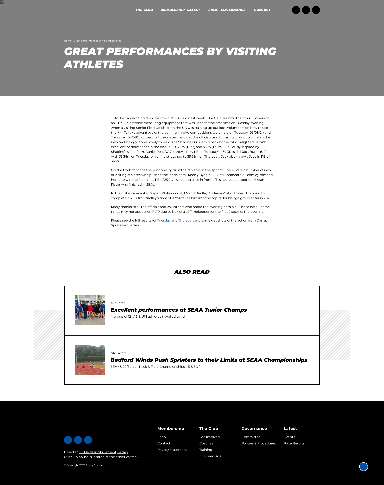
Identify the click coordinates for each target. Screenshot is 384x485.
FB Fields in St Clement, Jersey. (103, 452)
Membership (170, 428)
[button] (363, 466)
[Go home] (89, 10)
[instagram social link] (316, 10)
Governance (254, 428)
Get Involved (209, 437)
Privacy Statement (172, 450)
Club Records (210, 456)
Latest (290, 428)
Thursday (185, 220)
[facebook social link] (306, 10)
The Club (208, 428)
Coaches (206, 443)
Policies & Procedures (259, 443)
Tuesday (164, 220)
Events (289, 437)
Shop (161, 437)
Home (68, 40)
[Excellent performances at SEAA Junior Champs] (90, 310)
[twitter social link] (296, 10)
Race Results (294, 443)
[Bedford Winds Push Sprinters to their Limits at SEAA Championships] (90, 360)
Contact (163, 443)
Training (205, 450)
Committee (251, 437)
